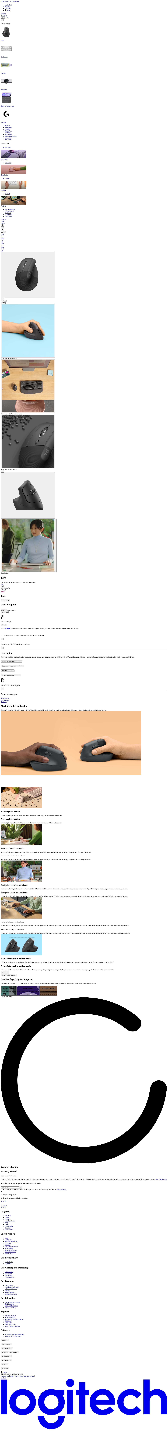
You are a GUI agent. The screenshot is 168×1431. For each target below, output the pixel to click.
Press (6, 1224)
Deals (2, 221)
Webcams (8, 1243)
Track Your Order (10, 1324)
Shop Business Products (12, 1287)
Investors (7, 1219)
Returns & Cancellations (12, 1326)
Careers (7, 1217)
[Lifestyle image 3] (28, 441)
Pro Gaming (8, 1273)
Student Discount (10, 1307)
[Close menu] (2, 20)
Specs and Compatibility (8, 661)
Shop (3, 17)
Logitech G (8, 5)
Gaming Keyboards (11, 1250)
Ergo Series (8, 1263)
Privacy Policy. (61, 1189)
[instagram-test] (2, 1201)
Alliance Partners (10, 1292)
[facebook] (5, 1201)
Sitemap (31, 1376)
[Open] (4, 232)
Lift (2, 241)
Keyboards (8, 1239)
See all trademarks (161, 1179)
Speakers (7, 1245)
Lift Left (7, 600)
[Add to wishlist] (2, 299)
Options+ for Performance (13, 1336)
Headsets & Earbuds (11, 1241)
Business (7, 6)
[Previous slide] (3, 972)
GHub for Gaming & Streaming (14, 1334)
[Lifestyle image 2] (28, 386)
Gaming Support (10, 1317)
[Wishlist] (2, 227)
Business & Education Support (14, 1319)
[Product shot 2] (28, 496)
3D (4, 303)
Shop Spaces (9, 1285)
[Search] (2, 225)
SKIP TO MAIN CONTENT (10, 1)
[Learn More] (2, 471)
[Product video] (29, 545)
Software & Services (11, 1289)
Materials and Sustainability (9, 666)
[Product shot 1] (28, 275)
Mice (2, 238)
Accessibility (9, 1229)
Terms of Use (5, 1376)
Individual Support (10, 1315)
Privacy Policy (14, 1376)
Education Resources (11, 1306)
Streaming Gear (9, 1277)
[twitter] (4, 1201)
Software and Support (8, 675)
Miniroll (7, 628)
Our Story (8, 1216)
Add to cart (5, 612)
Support (3, 13)
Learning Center (10, 1221)
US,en (5, 15)
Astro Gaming (9, 1272)
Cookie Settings (24, 1376)
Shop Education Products (12, 1302)
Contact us (8, 1321)
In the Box (4, 670)
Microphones (9, 1253)
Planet (3, 223)
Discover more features (8, 975)
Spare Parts (8, 1322)
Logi (2, 234)
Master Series (9, 1262)
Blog (6, 1222)
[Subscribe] (20, 1187)
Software (3, 219)
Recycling (8, 1228)
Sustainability (9, 1226)
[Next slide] (7, 972)
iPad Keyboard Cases (11, 1246)
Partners (7, 1290)
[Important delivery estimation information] (2, 639)
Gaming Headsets (10, 1252)
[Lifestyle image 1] (28, 331)
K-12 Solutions (9, 1304)
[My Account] (2, 230)
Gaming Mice (9, 1248)
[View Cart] (2, 232)
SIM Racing (8, 1275)
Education (8, 8)
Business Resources (11, 1294)
